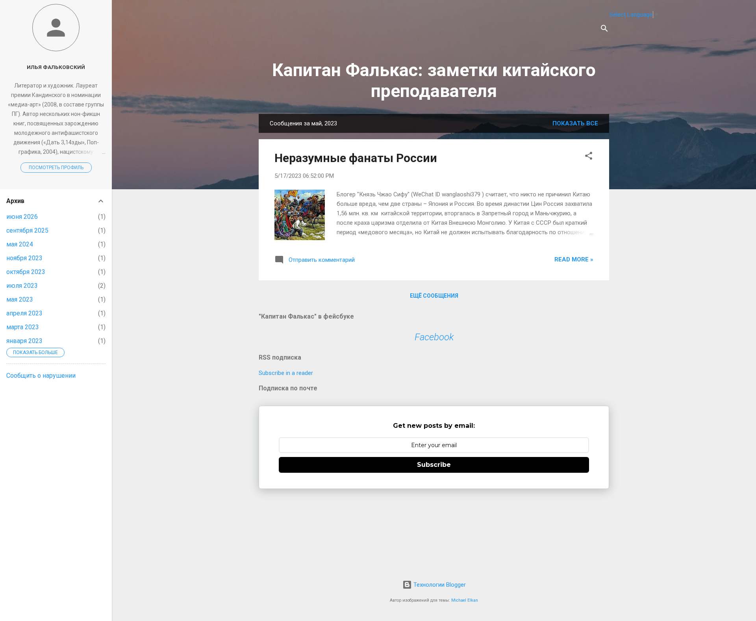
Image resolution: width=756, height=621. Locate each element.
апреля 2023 (24, 313)
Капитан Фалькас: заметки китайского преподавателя (434, 80)
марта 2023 (22, 327)
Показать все (575, 123)
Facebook (434, 337)
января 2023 (24, 341)
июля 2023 (22, 285)
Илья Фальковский (56, 67)
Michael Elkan (464, 600)
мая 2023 (19, 299)
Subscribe (434, 464)
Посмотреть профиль (56, 167)
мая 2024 (19, 244)
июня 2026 (22, 216)
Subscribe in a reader (286, 373)
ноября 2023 (24, 258)
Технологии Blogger (439, 584)
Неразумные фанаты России (355, 158)
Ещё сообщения (434, 296)
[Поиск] (604, 29)
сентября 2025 (27, 230)
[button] (588, 157)
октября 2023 (25, 272)
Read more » (573, 259)
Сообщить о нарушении (41, 375)
